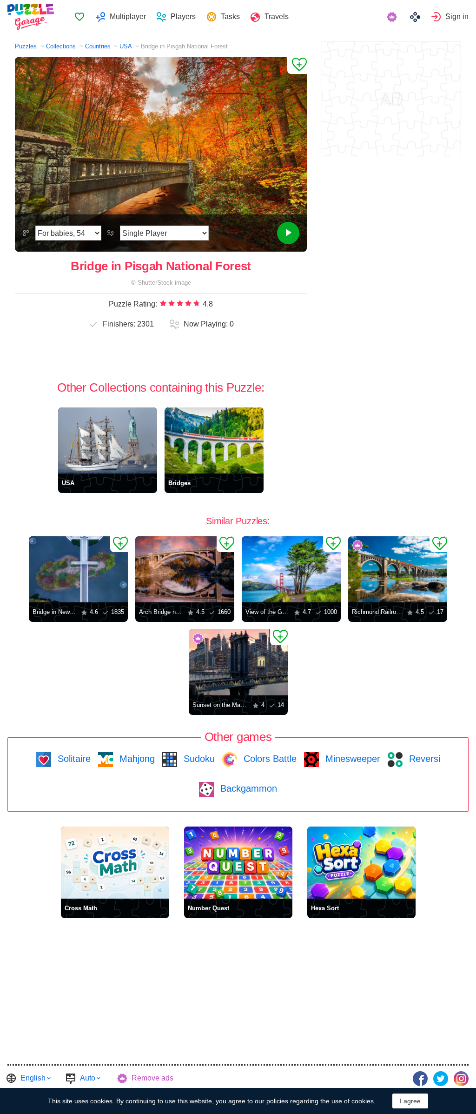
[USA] (107, 440)
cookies (101, 1101)
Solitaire (73, 759)
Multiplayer (128, 16)
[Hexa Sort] (361, 863)
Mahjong (136, 759)
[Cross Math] (115, 863)
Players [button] (183, 16)
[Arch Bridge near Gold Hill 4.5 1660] (184, 569)
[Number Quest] (238, 863)
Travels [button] (276, 16)
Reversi (423, 759)
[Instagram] (461, 1078)
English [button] (33, 1078)
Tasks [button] (230, 16)
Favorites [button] (79, 16)
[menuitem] (79, 16)
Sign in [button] (457, 16)
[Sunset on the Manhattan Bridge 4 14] (238, 662)
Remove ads (152, 1078)
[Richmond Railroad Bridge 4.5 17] (397, 569)
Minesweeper (351, 759)
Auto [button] (87, 1078)
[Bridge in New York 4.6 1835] (78, 569)
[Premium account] (393, 16)
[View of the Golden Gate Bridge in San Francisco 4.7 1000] (291, 569)
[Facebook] (420, 1078)
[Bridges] (214, 440)
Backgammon (247, 788)
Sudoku (198, 759)
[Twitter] (440, 1078)
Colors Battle (269, 759)
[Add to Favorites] (297, 65)
